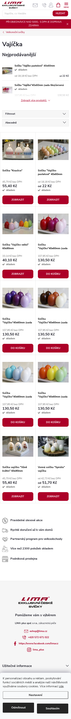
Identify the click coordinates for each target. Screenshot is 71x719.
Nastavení (35, 695)
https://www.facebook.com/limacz (38, 643)
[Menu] (66, 5)
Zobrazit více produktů (34, 100)
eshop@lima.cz (38, 631)
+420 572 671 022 (38, 637)
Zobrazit (17, 199)
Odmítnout (18, 708)
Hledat (60, 13)
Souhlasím (53, 708)
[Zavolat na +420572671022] (44, 5)
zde (61, 686)
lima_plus (38, 649)
